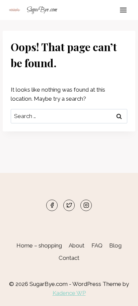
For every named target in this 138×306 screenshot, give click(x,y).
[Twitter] (69, 205)
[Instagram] (86, 205)
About (76, 245)
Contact (69, 257)
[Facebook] (52, 205)
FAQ (96, 245)
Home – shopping (39, 245)
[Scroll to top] (121, 296)
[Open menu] (123, 10)
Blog (115, 245)
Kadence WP (69, 293)
